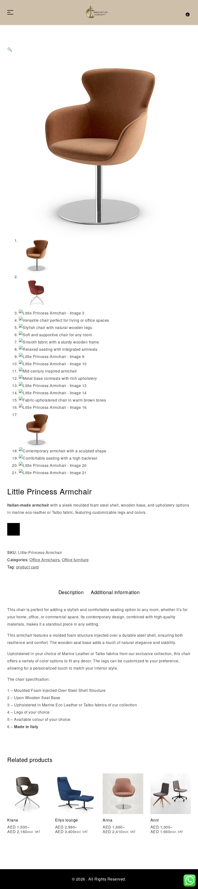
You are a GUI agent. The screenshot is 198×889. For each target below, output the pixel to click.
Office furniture (75, 559)
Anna (107, 820)
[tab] (71, 592)
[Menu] (12, 12)
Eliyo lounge (66, 820)
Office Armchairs (44, 559)
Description (71, 592)
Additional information (115, 592)
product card (27, 567)
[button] (99, 44)
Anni (154, 820)
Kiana (12, 820)
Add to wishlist (13, 529)
